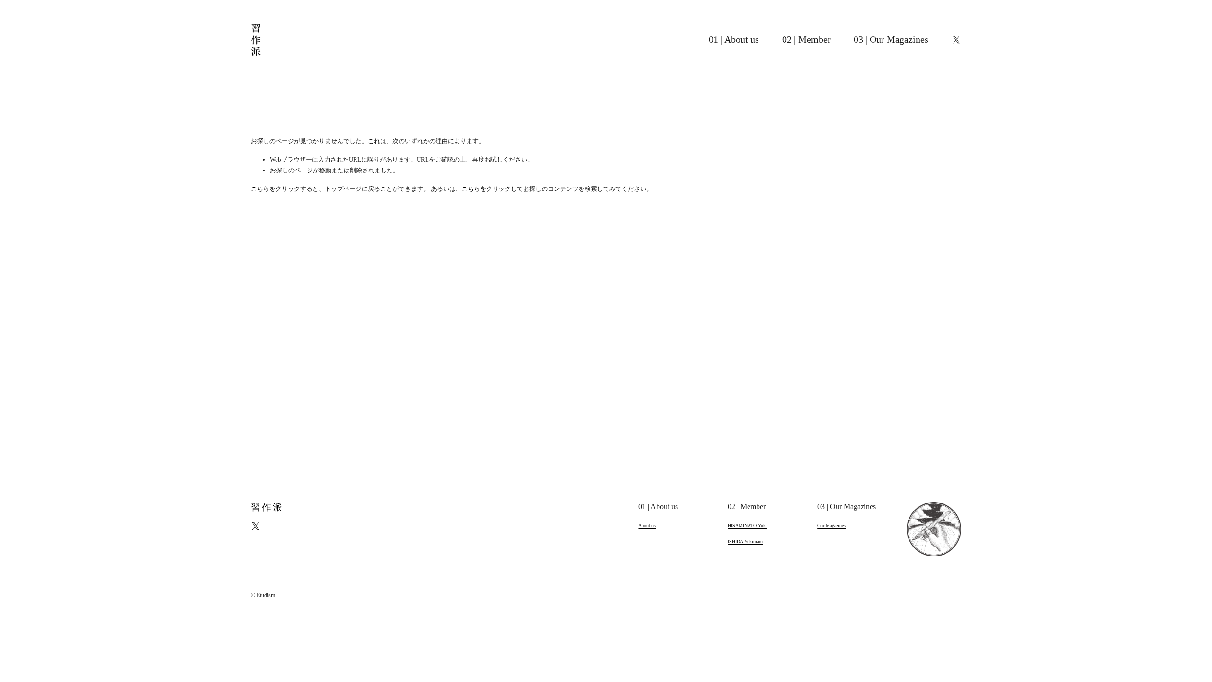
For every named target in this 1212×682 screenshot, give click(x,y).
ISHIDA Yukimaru (745, 541)
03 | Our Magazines (891, 40)
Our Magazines (831, 525)
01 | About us (734, 40)
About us (647, 525)
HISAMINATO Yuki (747, 525)
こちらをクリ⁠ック (275, 188)
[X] (956, 40)
